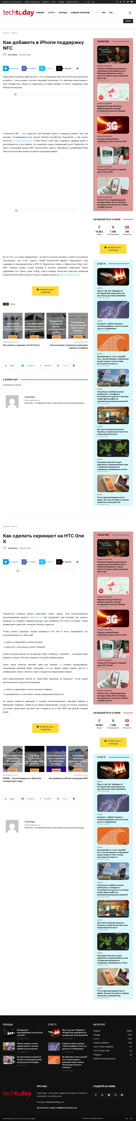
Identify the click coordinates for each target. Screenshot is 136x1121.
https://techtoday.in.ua (32, 400)
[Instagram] (120, 1)
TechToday (12, 55)
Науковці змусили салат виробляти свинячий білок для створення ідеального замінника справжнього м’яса (112, 466)
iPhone (12, 304)
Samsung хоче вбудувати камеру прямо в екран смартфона (78, 326)
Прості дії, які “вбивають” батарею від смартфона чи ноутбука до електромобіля (111, 293)
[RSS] (102, 1094)
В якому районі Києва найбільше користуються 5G (111, 140)
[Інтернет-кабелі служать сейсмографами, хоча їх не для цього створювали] (113, 309)
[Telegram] (108, 1094)
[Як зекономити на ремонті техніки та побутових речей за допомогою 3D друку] (9, 1060)
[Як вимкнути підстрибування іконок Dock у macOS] (9, 1033)
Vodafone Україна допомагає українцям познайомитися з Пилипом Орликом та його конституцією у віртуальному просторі (112, 73)
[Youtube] (131, 1)
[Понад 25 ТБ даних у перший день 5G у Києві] (113, 155)
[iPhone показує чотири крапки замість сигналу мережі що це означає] (9, 1046)
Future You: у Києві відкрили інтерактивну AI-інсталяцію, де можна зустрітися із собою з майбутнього (112, 203)
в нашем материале (22, 141)
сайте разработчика (69, 275)
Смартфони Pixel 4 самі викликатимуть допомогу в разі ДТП (34, 326)
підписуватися (128, 226)
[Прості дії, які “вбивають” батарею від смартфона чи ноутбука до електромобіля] (113, 277)
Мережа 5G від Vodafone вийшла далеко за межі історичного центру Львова (111, 108)
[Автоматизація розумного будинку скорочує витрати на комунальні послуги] (113, 415)
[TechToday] (5, 54)
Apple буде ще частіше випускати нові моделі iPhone (13, 326)
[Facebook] (116, 1)
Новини (14, 33)
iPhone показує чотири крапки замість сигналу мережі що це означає (27, 1046)
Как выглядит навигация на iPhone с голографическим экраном (56, 326)
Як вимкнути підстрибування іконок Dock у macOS (30, 1032)
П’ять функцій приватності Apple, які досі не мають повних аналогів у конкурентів (113, 499)
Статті (99, 288)
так (99, 226)
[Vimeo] (127, 1)
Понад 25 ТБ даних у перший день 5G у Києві (111, 170)
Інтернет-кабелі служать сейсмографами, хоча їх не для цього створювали (112, 326)
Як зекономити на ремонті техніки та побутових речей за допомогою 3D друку (29, 1059)
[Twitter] (124, 1)
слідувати (113, 226)
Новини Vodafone (104, 66)
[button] (130, 12)
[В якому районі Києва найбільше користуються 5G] (113, 125)
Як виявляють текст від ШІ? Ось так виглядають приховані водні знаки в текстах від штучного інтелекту (113, 360)
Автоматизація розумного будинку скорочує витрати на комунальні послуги (112, 431)
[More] (77, 68)
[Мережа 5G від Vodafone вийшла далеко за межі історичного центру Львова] (113, 92)
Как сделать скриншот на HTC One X (21, 345)
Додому (6, 33)
